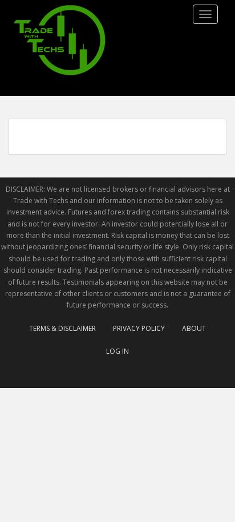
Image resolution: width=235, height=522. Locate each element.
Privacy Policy (139, 328)
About (194, 328)
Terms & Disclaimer (62, 328)
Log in (117, 351)
